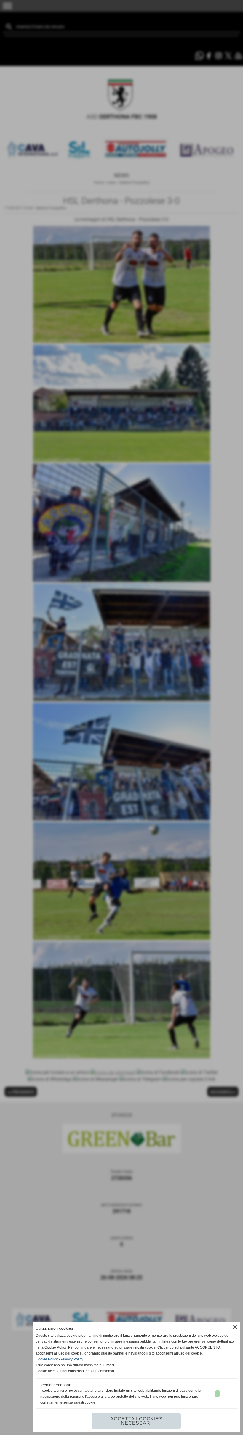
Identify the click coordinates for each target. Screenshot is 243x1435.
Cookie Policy (47, 1359)
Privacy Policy (72, 1359)
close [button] (235, 1327)
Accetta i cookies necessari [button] (136, 1421)
